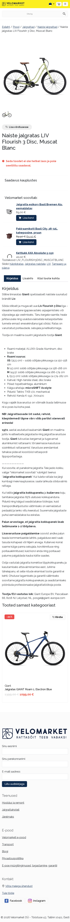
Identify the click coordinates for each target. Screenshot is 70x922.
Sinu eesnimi (9, 746)
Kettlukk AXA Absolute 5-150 (35, 253)
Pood (16, 27)
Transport (8, 844)
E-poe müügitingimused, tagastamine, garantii (29, 865)
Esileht (6, 27)
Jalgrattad (28, 27)
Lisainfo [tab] (28, 278)
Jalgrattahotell (10, 809)
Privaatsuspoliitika (12, 858)
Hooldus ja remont (13, 802)
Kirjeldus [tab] (12, 278)
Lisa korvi (28, 217)
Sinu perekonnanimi (13, 758)
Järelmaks (8, 816)
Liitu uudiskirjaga (14, 784)
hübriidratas (17, 263)
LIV (49, 263)
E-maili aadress (11, 771)
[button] (65, 4)
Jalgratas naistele (35, 263)
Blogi (5, 851)
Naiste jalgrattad (47, 27)
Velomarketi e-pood (14, 837)
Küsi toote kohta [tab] (48, 278)
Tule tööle (8, 893)
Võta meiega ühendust (19, 886)
